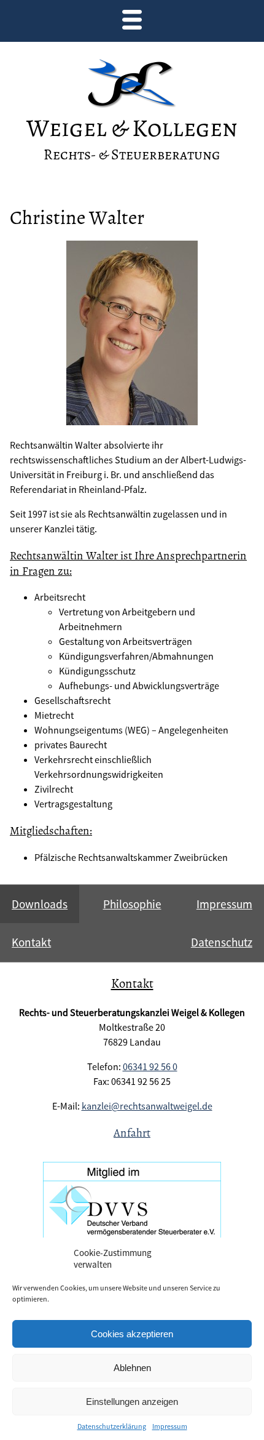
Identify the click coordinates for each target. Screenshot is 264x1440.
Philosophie (132, 904)
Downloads (40, 904)
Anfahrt (132, 1132)
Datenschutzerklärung (111, 1426)
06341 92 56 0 (150, 1066)
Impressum (169, 1426)
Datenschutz (221, 942)
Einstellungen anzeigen (132, 1401)
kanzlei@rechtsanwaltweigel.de (147, 1106)
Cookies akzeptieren (132, 1334)
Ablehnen (132, 1367)
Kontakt (31, 942)
